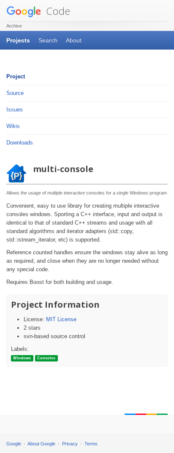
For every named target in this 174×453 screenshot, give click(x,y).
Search (47, 40)
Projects (18, 40)
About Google (41, 443)
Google (13, 443)
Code (57, 11)
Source (15, 93)
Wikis (13, 126)
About (74, 40)
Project (15, 76)
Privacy (70, 443)
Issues (14, 109)
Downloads (19, 142)
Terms (91, 443)
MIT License (61, 319)
